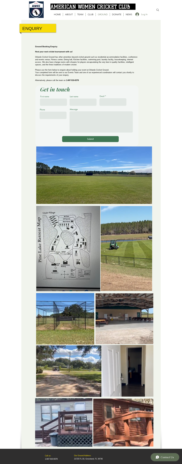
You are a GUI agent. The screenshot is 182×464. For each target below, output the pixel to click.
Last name (74, 97)
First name (44, 97)
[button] (148, 288)
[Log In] (136, 14)
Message (74, 109)
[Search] (158, 10)
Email (102, 96)
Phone (42, 110)
